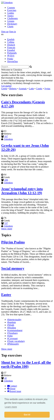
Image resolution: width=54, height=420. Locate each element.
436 (6, 180)
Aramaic (23, 88)
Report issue (15, 391)
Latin (31, 88)
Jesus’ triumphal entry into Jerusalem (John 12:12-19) (22, 191)
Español (11, 50)
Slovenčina (12, 61)
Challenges (12, 18)
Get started (6, 86)
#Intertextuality (14, 319)
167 (6, 136)
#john (10, 335)
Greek (4, 88)
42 (5, 378)
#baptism (11, 322)
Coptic (39, 88)
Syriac (47, 88)
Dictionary (12, 23)
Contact (13, 386)
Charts (10, 26)
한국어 (10, 55)
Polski (10, 58)
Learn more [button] (11, 407)
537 (6, 223)
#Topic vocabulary (16, 341)
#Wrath (10, 325)
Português (12, 53)
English (10, 39)
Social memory (12, 268)
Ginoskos (8, 139)
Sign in (12, 31)
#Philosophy (13, 344)
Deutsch (11, 45)
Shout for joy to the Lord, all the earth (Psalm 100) (26, 364)
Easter (6, 295)
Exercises (11, 10)
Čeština (10, 42)
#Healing (11, 327)
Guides (10, 13)
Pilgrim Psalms (13, 242)
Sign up (5, 31)
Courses (11, 7)
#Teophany (12, 333)
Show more (6, 228)
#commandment (14, 330)
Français (11, 47)
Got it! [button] (27, 414)
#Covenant (12, 338)
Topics (10, 15)
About (12, 388)
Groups (10, 21)
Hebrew (13, 88)
